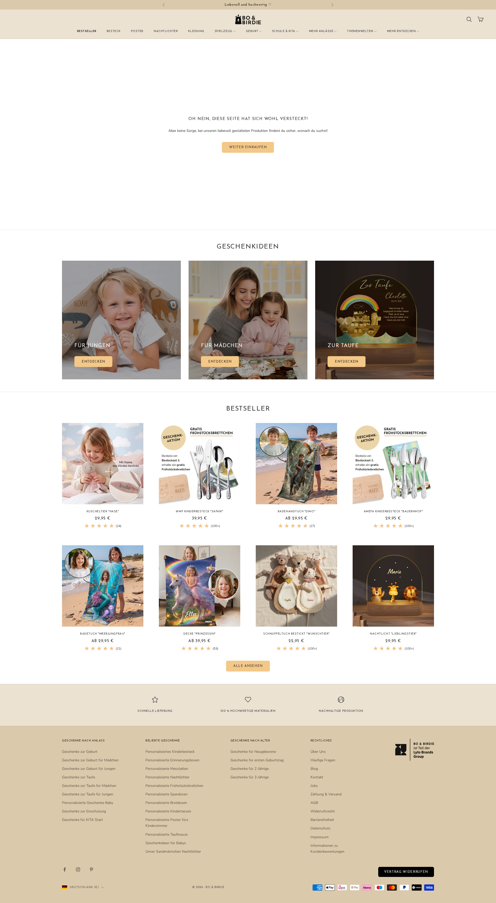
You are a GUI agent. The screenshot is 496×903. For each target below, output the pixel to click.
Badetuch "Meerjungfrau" (102, 634)
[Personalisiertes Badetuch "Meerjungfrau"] (102, 586)
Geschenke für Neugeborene (253, 751)
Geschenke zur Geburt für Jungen (88, 768)
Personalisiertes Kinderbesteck (170, 751)
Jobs (314, 785)
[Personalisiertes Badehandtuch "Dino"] (296, 463)
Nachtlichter (166, 31)
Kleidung (196, 31)
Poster (137, 31)
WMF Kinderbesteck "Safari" (199, 511)
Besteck (114, 31)
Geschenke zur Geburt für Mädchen (90, 760)
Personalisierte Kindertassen (168, 811)
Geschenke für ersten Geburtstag (257, 760)
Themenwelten (360, 31)
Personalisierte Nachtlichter (167, 777)
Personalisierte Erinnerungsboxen (172, 760)
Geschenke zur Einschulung (84, 811)
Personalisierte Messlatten (166, 768)
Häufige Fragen (323, 760)
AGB (314, 802)
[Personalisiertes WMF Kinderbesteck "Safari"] (199, 463)
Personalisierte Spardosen (166, 794)
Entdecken (93, 361)
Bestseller (86, 31)
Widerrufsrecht (323, 811)
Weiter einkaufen (248, 147)
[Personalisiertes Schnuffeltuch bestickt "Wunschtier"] (296, 586)
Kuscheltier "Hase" (103, 511)
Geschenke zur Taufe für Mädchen (89, 785)
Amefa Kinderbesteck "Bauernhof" (393, 511)
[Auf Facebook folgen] (64, 869)
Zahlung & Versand (326, 794)
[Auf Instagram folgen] (78, 869)
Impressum (320, 837)
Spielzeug (223, 31)
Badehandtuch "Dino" (296, 511)
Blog (314, 768)
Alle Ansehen (248, 666)
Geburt (252, 31)
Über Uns (318, 751)
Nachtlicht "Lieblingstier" (393, 634)
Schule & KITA (283, 31)
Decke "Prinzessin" (199, 634)
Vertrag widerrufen (406, 872)
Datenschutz (320, 828)
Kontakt (317, 777)
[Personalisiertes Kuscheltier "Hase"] (102, 463)
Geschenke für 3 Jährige (249, 777)
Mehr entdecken (401, 31)
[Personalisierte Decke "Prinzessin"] (199, 586)
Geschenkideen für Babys (165, 843)
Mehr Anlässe (321, 31)
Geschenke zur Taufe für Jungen (87, 794)
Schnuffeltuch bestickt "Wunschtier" (296, 634)
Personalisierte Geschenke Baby (87, 802)
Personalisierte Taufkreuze (166, 834)
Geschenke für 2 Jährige (249, 768)
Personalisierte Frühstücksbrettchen (174, 785)
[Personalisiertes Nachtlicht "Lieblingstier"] (393, 586)
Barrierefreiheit (322, 819)
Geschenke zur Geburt (79, 751)
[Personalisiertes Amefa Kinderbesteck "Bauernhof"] (393, 463)
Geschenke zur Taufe (78, 777)
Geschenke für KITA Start (82, 819)
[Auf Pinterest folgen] (91, 869)
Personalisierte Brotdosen (166, 802)
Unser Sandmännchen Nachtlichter (173, 851)
